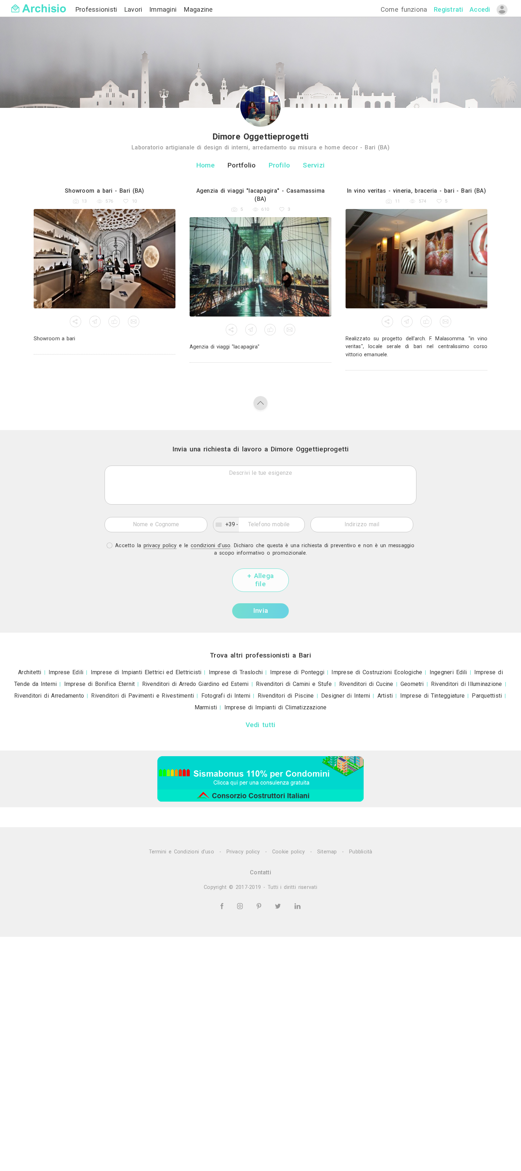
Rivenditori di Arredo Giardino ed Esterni (195, 684)
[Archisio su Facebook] (223, 906)
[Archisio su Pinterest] (260, 906)
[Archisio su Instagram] (241, 906)
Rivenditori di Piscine (286, 695)
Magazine (198, 9)
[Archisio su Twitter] (279, 906)
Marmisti (206, 707)
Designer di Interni (345, 695)
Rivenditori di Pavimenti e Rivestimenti (142, 695)
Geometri (412, 684)
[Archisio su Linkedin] (297, 906)
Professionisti (97, 9)
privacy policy (160, 546)
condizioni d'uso (210, 546)
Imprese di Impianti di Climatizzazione (275, 707)
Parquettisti (487, 695)
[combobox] (226, 524)
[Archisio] (38, 4)
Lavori (134, 9)
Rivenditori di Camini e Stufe (294, 684)
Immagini (164, 9)
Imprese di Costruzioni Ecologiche (376, 672)
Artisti (385, 695)
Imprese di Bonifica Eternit (99, 684)
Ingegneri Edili (448, 672)
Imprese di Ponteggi (297, 672)
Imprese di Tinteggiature (432, 695)
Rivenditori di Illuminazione (466, 684)
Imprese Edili (66, 672)
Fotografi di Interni (226, 695)
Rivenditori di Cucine (366, 684)
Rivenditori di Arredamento (49, 695)
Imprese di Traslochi (236, 672)
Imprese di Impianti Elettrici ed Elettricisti (146, 672)
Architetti (29, 672)
